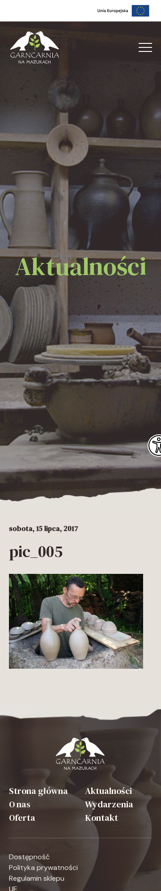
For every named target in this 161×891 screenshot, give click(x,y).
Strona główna (38, 791)
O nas (19, 804)
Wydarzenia (109, 804)
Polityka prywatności (43, 867)
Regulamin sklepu (36, 878)
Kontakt (101, 817)
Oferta (22, 817)
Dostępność (29, 856)
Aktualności (108, 791)
